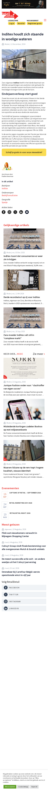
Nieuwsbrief (32, 20)
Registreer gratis (35, 23)
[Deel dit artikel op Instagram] (9, 212)
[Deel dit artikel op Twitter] (15, 212)
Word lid (21, 23)
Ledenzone (13, 20)
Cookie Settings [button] (23, 787)
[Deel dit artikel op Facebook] (3, 212)
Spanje (4, 202)
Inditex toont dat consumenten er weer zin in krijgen (23, 258)
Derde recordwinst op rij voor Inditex (21, 297)
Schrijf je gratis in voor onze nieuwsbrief (24, 152)
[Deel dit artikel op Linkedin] (21, 212)
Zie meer (38, 353)
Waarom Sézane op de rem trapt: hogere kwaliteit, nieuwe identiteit (23, 469)
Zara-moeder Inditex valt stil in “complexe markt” (18, 336)
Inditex (5, 188)
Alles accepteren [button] (10, 787)
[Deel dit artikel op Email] (27, 212)
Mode (7, 44)
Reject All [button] (34, 787)
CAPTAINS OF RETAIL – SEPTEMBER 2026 (25, 492)
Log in (11, 23)
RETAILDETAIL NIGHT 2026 (20, 513)
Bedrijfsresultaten (10, 195)
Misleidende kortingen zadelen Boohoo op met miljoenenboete (22, 428)
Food (6, 542)
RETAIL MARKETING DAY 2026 (20, 503)
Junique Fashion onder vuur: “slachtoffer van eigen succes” (23, 387)
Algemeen (8, 529)
